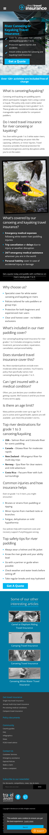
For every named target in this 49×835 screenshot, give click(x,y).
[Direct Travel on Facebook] (18, 797)
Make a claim (8, 765)
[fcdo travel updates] (8, 797)
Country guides (8, 728)
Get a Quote (17, 61)
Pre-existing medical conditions (15, 708)
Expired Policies (9, 761)
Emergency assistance (11, 758)
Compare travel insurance (13, 711)
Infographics (7, 735)
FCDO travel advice (10, 742)
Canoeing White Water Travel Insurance (24, 683)
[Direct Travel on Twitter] (25, 797)
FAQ (4, 732)
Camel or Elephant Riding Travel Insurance (24, 626)
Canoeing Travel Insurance (24, 663)
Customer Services (10, 754)
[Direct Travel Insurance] (33, 6)
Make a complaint (9, 768)
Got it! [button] (25, 827)
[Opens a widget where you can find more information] (39, 831)
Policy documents (11, 717)
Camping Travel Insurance (24, 645)
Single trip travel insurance (13, 701)
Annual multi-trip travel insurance (16, 704)
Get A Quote (15, 586)
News (5, 739)
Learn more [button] (28, 821)
